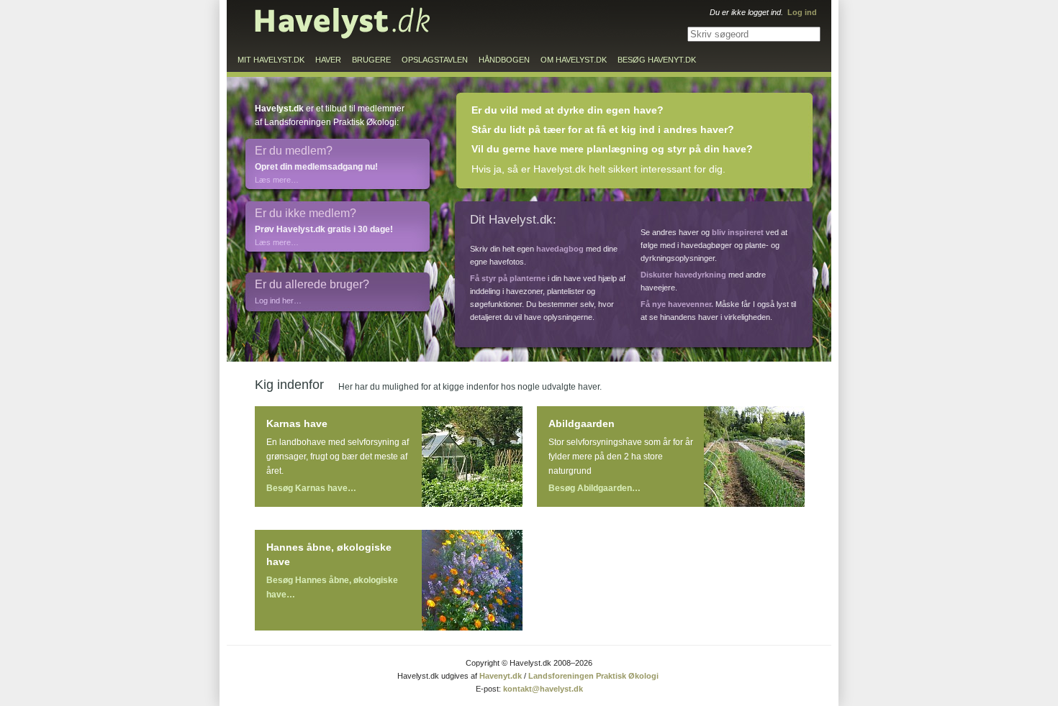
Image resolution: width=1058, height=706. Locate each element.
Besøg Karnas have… (311, 488)
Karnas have (296, 423)
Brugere (371, 59)
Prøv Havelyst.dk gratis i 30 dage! (324, 229)
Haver (328, 59)
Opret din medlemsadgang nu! (316, 167)
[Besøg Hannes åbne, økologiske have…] (472, 580)
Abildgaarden (581, 423)
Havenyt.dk (500, 675)
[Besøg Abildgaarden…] (754, 456)
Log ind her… (278, 300)
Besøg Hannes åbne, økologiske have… (332, 587)
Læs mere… (277, 179)
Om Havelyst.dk (574, 59)
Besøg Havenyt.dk (657, 59)
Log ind (802, 12)
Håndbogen (504, 59)
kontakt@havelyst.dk (543, 688)
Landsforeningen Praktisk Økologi (593, 675)
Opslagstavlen (435, 59)
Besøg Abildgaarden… (594, 488)
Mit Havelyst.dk (271, 59)
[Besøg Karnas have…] (472, 456)
